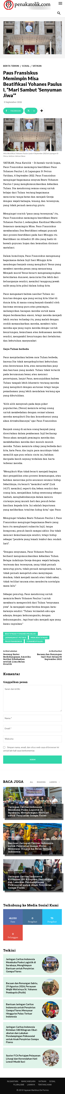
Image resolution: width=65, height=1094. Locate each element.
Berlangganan (13, 926)
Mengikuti (32, 910)
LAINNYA (31, 1084)
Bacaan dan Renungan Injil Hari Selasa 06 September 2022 (49, 657)
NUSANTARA (12, 1081)
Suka (13, 910)
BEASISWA (41, 782)
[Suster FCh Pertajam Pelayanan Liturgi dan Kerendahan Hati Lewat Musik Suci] (50, 1058)
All (31, 782)
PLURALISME (18, 1084)
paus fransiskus (13, 641)
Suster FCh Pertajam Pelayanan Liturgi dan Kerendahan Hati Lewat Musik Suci (23, 1058)
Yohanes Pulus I (35, 641)
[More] (41, 111)
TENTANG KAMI (45, 1084)
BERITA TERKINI (11, 66)
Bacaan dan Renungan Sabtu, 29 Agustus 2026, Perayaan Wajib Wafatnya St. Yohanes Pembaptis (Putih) (22, 988)
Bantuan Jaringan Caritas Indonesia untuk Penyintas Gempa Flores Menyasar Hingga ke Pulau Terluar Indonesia (30, 847)
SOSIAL (26, 66)
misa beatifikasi (39, 637)
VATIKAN (36, 66)
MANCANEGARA (28, 1081)
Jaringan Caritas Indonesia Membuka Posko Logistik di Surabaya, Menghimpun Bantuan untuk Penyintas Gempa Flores (28, 811)
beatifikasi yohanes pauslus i (20, 634)
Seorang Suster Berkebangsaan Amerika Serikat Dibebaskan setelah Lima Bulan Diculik (17, 659)
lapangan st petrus (15, 637)
